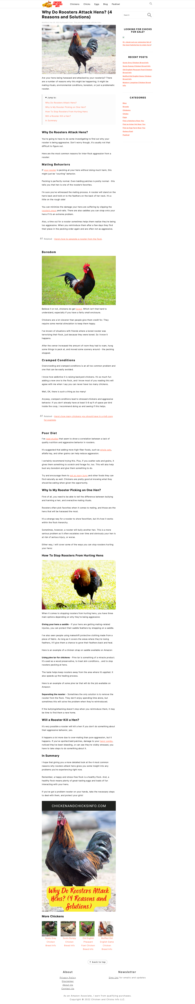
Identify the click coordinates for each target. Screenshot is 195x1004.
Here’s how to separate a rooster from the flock (78, 239)
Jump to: (51, 97)
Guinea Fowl (128, 131)
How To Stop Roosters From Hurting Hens (66, 111)
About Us (68, 985)
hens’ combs (106, 741)
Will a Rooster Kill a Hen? (58, 116)
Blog (105, 4)
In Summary (51, 120)
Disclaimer (68, 981)
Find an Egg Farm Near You (134, 128)
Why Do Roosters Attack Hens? (61, 102)
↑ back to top (97, 962)
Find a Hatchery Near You (133, 121)
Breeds (126, 107)
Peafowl (116, 4)
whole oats (105, 450)
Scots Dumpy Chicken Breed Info (136, 66)
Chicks (86, 4)
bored (79, 309)
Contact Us (67, 988)
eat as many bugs (79, 475)
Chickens (74, 4)
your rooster (50, 170)
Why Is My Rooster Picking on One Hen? (65, 107)
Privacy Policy (68, 977)
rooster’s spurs (49, 210)
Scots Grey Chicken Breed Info (136, 63)
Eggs (96, 4)
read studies (52, 439)
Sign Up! (114, 977)
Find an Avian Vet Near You (134, 124)
